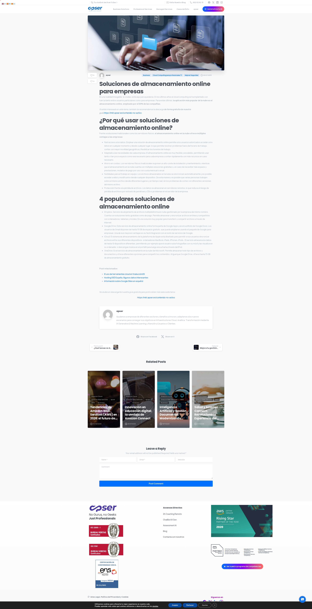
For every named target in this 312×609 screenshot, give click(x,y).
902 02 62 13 (198, 2)
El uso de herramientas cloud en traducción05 (124, 274)
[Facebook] (209, 2)
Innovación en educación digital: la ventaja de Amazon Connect (138, 412)
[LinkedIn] (217, 2)
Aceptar (175, 605)
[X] (213, 2)
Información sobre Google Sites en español (123, 281)
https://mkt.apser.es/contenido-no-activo (123, 113)
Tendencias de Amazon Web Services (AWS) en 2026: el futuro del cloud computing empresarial (103, 412)
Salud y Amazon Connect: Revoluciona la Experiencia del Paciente (206, 412)
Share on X (169, 336)
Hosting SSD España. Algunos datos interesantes (126, 277)
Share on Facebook (149, 336)
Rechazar (190, 605)
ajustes (155, 606)
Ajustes (205, 605)
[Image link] (114, 530)
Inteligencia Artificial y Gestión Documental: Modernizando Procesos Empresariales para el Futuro (173, 412)
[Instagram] (221, 2)
